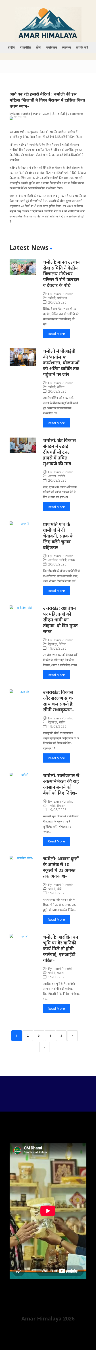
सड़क (71, 560)
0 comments (75, 114)
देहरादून (52, 644)
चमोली (61, 114)
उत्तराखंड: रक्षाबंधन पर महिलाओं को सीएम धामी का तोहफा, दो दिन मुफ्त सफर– (60, 619)
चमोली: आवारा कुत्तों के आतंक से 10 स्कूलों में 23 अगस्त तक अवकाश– (61, 867)
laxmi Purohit (21, 114)
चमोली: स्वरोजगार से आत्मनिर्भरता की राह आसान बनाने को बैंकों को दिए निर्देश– (61, 784)
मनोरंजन (51, 47)
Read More (56, 333)
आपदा (52, 476)
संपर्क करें (82, 47)
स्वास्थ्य (66, 47)
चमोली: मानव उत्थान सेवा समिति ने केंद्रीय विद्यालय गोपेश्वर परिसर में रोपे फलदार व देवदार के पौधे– (61, 273)
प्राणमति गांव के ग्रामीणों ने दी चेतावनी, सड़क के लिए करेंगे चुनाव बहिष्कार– (58, 536)
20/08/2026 (57, 302)
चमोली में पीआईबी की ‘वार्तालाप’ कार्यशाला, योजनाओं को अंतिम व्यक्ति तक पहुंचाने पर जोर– (61, 362)
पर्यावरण (62, 298)
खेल (38, 47)
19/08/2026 (57, 648)
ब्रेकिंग (60, 387)
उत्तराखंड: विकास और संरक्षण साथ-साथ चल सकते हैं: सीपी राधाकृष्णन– (58, 701)
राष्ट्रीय (11, 47)
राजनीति (25, 47)
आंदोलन (53, 560)
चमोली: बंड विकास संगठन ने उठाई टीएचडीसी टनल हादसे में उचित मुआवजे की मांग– (59, 452)
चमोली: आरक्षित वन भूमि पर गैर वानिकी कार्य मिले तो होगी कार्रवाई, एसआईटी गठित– (60, 948)
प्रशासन (61, 805)
